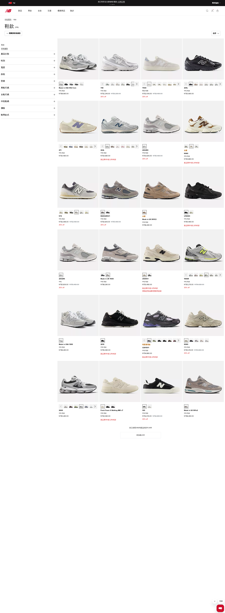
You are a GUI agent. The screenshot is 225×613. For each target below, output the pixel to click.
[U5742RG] (66, 212)
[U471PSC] (76, 146)
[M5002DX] (154, 84)
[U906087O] (196, 340)
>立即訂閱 (121, 2)
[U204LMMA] (196, 84)
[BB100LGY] (149, 406)
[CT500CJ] (175, 84)
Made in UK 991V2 (149, 219)
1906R (186, 279)
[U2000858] (76, 406)
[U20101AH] (154, 340)
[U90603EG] (191, 146)
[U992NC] (81, 84)
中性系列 (8, 20)
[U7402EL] (123, 84)
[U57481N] (81, 212)
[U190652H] (206, 274)
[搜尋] (207, 11)
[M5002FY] (159, 84)
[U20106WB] (169, 340)
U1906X (187, 216)
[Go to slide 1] (110, 4)
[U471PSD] (81, 146)
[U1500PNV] (102, 274)
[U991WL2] (144, 212)
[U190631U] (186, 212)
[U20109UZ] (164, 340)
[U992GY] (61, 84)
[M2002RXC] (102, 212)
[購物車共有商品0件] (217, 11)
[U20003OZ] (81, 406)
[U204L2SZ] (128, 146)
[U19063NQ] (211, 274)
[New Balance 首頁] (9, 10)
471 (60, 150)
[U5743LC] (86, 212)
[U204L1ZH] (117, 146)
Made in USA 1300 (66, 344)
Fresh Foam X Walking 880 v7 (112, 410)
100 (143, 410)
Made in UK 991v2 (191, 410)
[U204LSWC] (216, 84)
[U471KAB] (91, 146)
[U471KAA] (86, 146)
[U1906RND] (201, 274)
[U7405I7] (133, 84)
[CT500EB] (169, 84)
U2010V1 (145, 348)
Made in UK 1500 (107, 279)
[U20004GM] (91, 406)
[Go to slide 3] (113, 4)
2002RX (145, 150)
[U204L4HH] (107, 146)
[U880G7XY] (108, 406)
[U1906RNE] (190, 274)
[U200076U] (70, 406)
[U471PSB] (70, 146)
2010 (102, 344)
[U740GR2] (107, 84)
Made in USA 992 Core (67, 88)
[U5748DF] (61, 212)
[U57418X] (76, 212)
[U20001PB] (86, 406)
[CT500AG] (149, 84)
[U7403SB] (117, 84)
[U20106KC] (149, 340)
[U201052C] (159, 340)
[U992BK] (76, 84)
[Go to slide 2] (111, 4)
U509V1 (145, 279)
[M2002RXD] (108, 212)
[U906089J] (196, 146)
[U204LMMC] (201, 84)
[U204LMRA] (190, 84)
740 (102, 88)
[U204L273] (112, 146)
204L (186, 88)
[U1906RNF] (196, 274)
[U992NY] (71, 84)
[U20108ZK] (102, 340)
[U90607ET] (186, 146)
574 (60, 216)
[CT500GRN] (164, 84)
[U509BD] (149, 274)
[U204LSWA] (206, 84)
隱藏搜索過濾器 (15, 33)
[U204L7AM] (123, 146)
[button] (212, 11)
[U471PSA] (65, 146)
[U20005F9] (65, 406)
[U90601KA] (206, 340)
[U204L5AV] (133, 146)
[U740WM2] (112, 84)
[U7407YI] (128, 84)
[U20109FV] (175, 340)
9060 (186, 153)
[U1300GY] (61, 340)
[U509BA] (144, 274)
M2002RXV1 (105, 216)
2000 (61, 410)
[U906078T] (186, 340)
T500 (144, 88)
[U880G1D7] (113, 406)
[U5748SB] (71, 212)
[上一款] (102, 84)
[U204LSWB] (211, 84)
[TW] (10, 3)
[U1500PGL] (108, 274)
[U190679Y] (191, 212)
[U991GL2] (186, 406)
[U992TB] (66, 84)
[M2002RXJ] (144, 146)
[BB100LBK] (144, 406)
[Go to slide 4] (114, 4)
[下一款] (136, 84)
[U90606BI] (201, 340)
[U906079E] (191, 340)
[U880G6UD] (102, 406)
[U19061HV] (216, 274)
